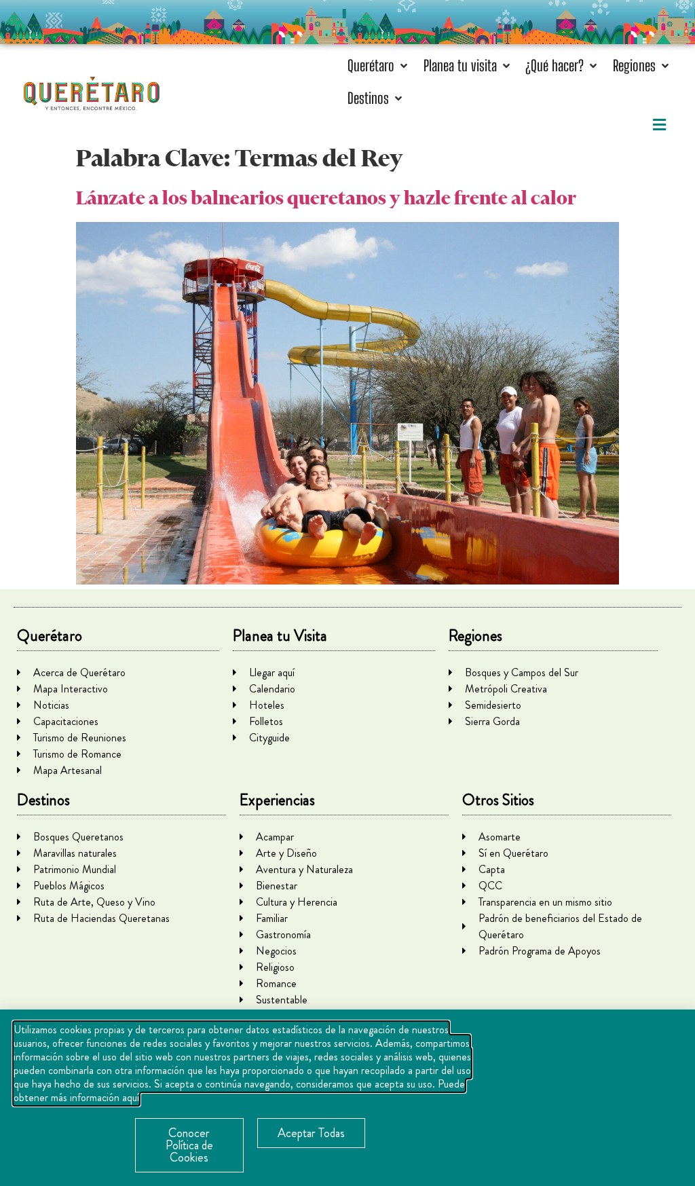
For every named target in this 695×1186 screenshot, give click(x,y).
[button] (379, 65)
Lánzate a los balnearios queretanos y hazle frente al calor (326, 198)
